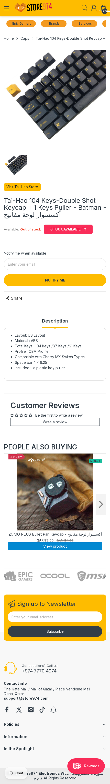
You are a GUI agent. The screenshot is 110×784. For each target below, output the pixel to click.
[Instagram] (31, 710)
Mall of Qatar (41, 689)
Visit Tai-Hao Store (22, 187)
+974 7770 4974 (39, 671)
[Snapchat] (53, 710)
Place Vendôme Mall (73, 689)
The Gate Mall (15, 689)
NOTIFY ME (55, 280)
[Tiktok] (42, 710)
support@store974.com (26, 698)
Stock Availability (68, 229)
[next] (101, 504)
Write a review (55, 422)
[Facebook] (7, 710)
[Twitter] (19, 710)
